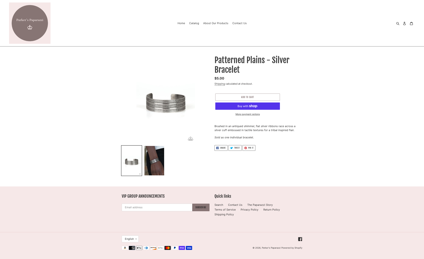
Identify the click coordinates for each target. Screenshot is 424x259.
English (129, 238)
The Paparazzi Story (260, 204)
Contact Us (235, 204)
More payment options (248, 114)
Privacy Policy (249, 209)
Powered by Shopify (291, 247)
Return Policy (271, 209)
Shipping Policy (224, 214)
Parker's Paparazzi (271, 247)
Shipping (219, 83)
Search (218, 204)
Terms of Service (225, 209)
